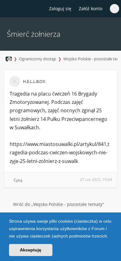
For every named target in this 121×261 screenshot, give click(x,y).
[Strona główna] (8, 9)
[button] (110, 236)
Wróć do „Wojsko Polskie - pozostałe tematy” (58, 204)
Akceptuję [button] (30, 249)
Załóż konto (90, 8)
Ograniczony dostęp (37, 59)
